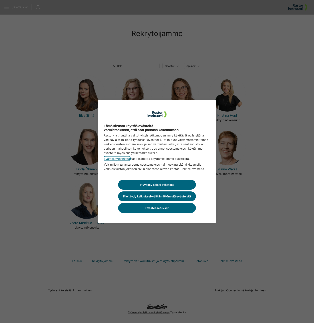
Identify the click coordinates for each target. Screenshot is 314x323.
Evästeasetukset (157, 208)
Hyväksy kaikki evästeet (157, 185)
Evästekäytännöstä (117, 158)
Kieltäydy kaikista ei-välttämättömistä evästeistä (157, 196)
